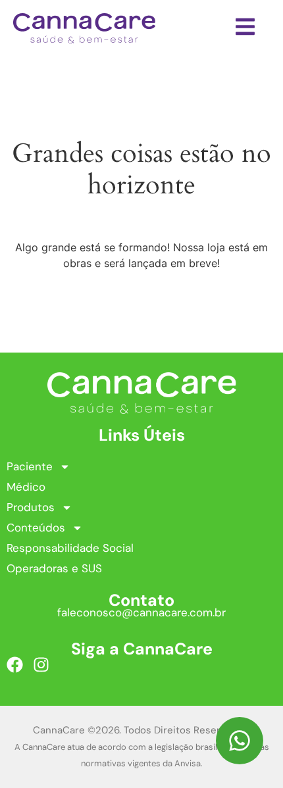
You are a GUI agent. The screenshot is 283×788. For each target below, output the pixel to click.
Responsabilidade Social (70, 548)
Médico (26, 487)
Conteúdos (36, 527)
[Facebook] (15, 664)
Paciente (30, 466)
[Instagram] (41, 664)
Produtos (31, 507)
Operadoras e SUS (54, 568)
